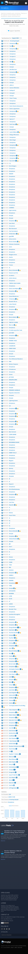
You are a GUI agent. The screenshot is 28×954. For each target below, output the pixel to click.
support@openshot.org (7, 918)
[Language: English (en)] (26, 3)
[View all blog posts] (13, 825)
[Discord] (7, 929)
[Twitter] (4, 929)
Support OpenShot (14, 31)
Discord (11, 920)
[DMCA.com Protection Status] (5, 922)
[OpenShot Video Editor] (11, 2)
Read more (3, 840)
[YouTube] (9, 929)
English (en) (20, 947)
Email (5, 920)
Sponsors (4, 932)
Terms (16, 947)
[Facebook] (2, 929)
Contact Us (5, 915)
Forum (8, 920)
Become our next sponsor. (7, 934)
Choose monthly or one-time (14, 33)
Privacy (12, 947)
